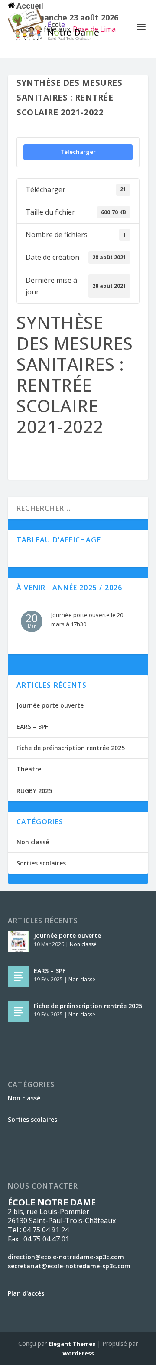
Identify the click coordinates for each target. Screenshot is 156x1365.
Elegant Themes (72, 1344)
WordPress (78, 1353)
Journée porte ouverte (50, 705)
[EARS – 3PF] (18, 976)
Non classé (32, 842)
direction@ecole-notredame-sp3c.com (66, 1257)
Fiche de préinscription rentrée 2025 (70, 748)
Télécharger (78, 152)
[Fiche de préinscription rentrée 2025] (18, 1011)
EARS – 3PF (32, 726)
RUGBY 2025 (34, 791)
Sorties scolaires (41, 863)
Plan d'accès (26, 1293)
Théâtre (28, 769)
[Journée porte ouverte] (18, 941)
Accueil (29, 5)
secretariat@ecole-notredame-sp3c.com (69, 1266)
